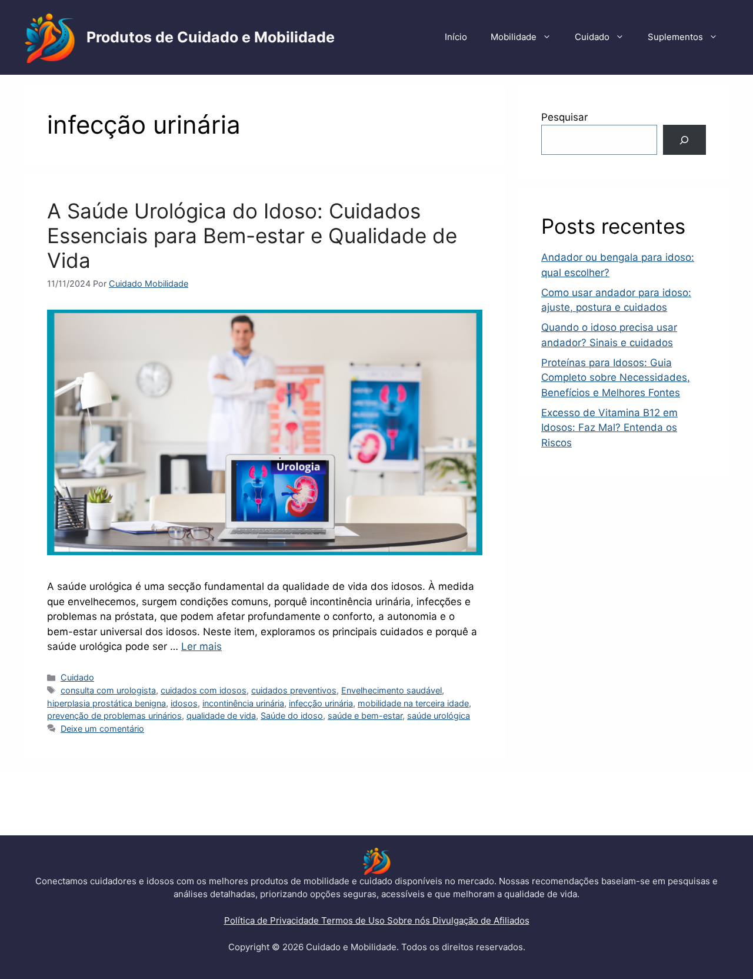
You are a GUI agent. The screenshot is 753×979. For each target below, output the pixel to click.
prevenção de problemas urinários (114, 716)
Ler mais (201, 646)
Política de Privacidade (272, 920)
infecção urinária (321, 703)
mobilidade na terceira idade (413, 703)
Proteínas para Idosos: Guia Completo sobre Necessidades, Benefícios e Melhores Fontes (615, 378)
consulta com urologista (108, 690)
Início (456, 36)
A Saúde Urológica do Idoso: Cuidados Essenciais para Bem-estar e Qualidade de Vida (252, 235)
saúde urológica (438, 716)
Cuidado (592, 36)
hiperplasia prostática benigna (106, 703)
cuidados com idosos (203, 690)
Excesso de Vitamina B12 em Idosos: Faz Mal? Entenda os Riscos (609, 428)
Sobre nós (409, 920)
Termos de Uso (354, 920)
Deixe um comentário (102, 729)
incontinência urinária (243, 703)
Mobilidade (514, 36)
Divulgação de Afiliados (480, 920)
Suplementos (675, 36)
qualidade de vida (221, 716)
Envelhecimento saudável (391, 690)
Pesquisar (564, 117)
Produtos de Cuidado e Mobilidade (210, 37)
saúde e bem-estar (365, 716)
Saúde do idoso (292, 716)
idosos (184, 703)
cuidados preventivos (293, 690)
